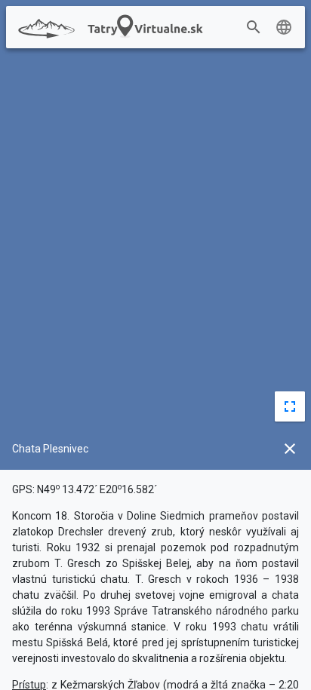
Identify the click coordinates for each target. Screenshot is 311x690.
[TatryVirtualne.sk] (108, 27)
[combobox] (276, 28)
